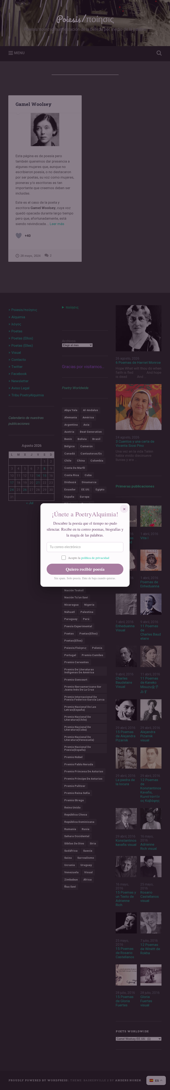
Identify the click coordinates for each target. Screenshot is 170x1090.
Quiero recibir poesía (85, 569)
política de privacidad (95, 558)
